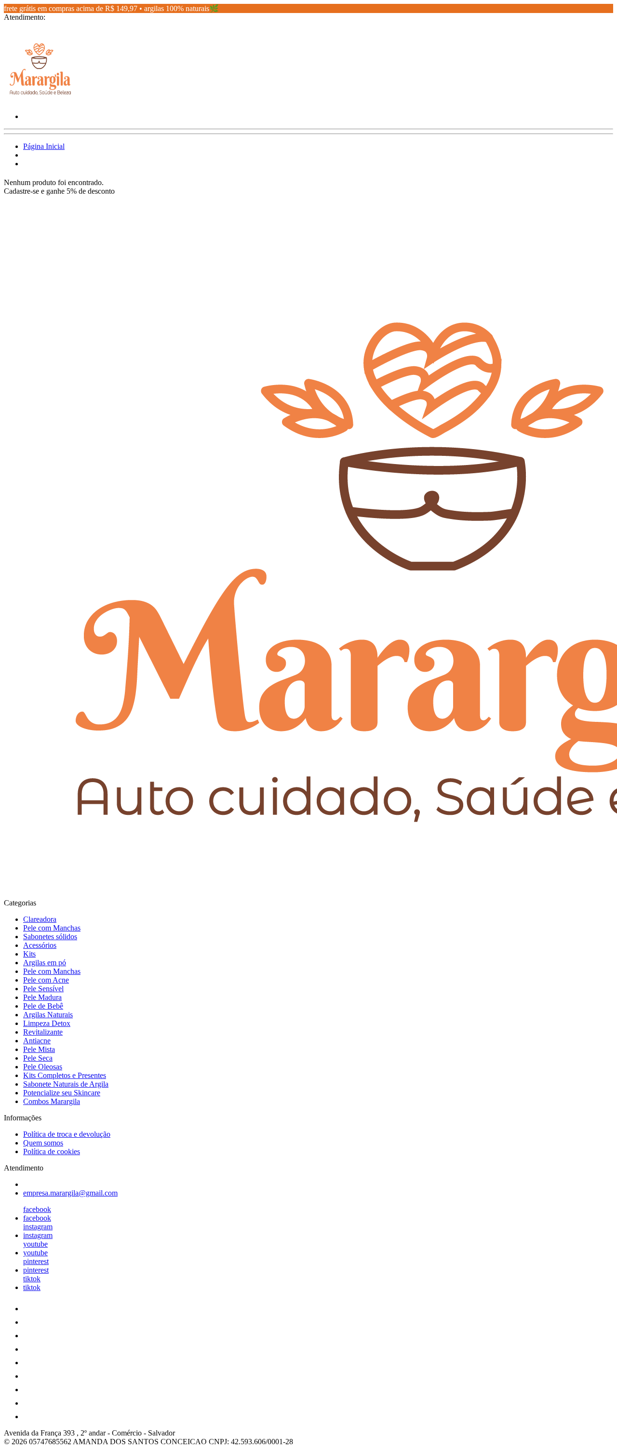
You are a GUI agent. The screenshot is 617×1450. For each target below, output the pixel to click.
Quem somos (43, 1143)
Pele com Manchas (51, 928)
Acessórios (39, 945)
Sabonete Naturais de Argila (65, 1084)
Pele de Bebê (43, 1006)
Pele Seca (38, 1058)
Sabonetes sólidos (50, 936)
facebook (37, 1209)
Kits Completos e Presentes (64, 1075)
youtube (35, 1244)
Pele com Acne (46, 980)
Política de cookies (51, 1151)
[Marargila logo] (40, 100)
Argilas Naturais (48, 1015)
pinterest (36, 1261)
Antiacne (37, 1041)
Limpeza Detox (46, 1023)
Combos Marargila (51, 1101)
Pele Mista (39, 1049)
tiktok (31, 1279)
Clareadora (39, 919)
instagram (38, 1227)
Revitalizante (43, 1032)
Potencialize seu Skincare (61, 1093)
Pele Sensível (43, 988)
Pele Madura (42, 997)
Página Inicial (44, 146)
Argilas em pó (44, 962)
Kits (29, 954)
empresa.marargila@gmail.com (70, 1193)
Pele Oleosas (42, 1067)
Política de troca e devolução (66, 1134)
